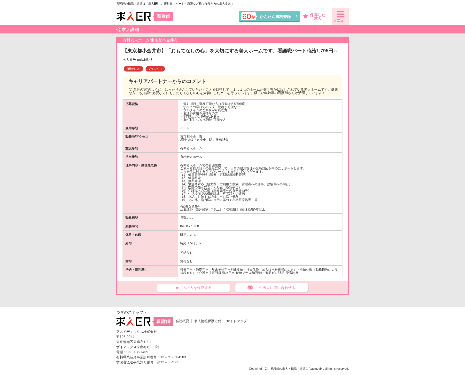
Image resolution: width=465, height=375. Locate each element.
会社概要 (182, 321)
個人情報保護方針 (207, 321)
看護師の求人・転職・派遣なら (291, 368)
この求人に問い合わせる (275, 288)
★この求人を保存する (193, 288)
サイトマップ (236, 321)
